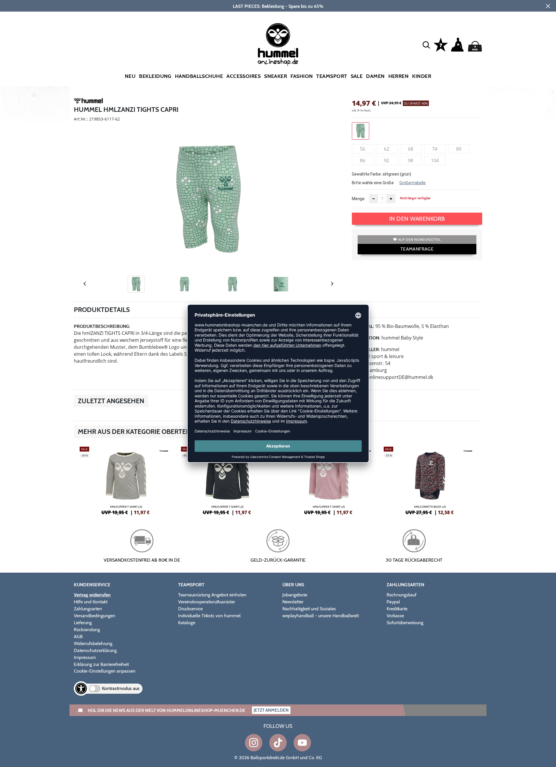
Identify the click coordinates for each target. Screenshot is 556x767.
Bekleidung (155, 76)
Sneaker (275, 76)
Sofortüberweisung (405, 622)
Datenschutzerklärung (95, 650)
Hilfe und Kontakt (90, 602)
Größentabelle (412, 182)
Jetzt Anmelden (271, 710)
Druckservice (190, 608)
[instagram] (253, 742)
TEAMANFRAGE (417, 249)
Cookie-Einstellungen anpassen (105, 671)
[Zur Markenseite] (88, 101)
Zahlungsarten (88, 608)
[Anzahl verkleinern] (373, 198)
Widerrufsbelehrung (93, 643)
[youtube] (302, 742)
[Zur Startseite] (278, 44)
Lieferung (83, 622)
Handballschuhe (199, 76)
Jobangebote (294, 595)
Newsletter (292, 602)
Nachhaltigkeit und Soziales (309, 608)
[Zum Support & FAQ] (441, 44)
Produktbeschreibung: (102, 326)
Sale (357, 76)
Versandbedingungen (94, 615)
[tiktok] (278, 742)
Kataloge (186, 622)
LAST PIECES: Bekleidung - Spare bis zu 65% (278, 6)
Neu (130, 76)
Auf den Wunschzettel (419, 239)
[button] (426, 44)
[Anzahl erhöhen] (391, 198)
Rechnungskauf (401, 595)
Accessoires (243, 76)
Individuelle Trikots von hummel (209, 615)
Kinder (421, 76)
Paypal (393, 602)
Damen (375, 76)
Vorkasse (395, 615)
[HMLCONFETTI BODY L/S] (430, 480)
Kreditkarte (397, 608)
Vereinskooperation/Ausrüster (206, 602)
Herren (398, 76)
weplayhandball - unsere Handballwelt (320, 615)
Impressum (85, 657)
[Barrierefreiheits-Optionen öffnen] (81, 688)
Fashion (301, 76)
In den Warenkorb (417, 218)
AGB (78, 636)
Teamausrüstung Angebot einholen (212, 595)
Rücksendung (87, 629)
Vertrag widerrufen (92, 595)
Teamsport (331, 76)
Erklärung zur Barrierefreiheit (101, 664)
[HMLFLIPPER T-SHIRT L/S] (126, 480)
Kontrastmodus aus (121, 688)
